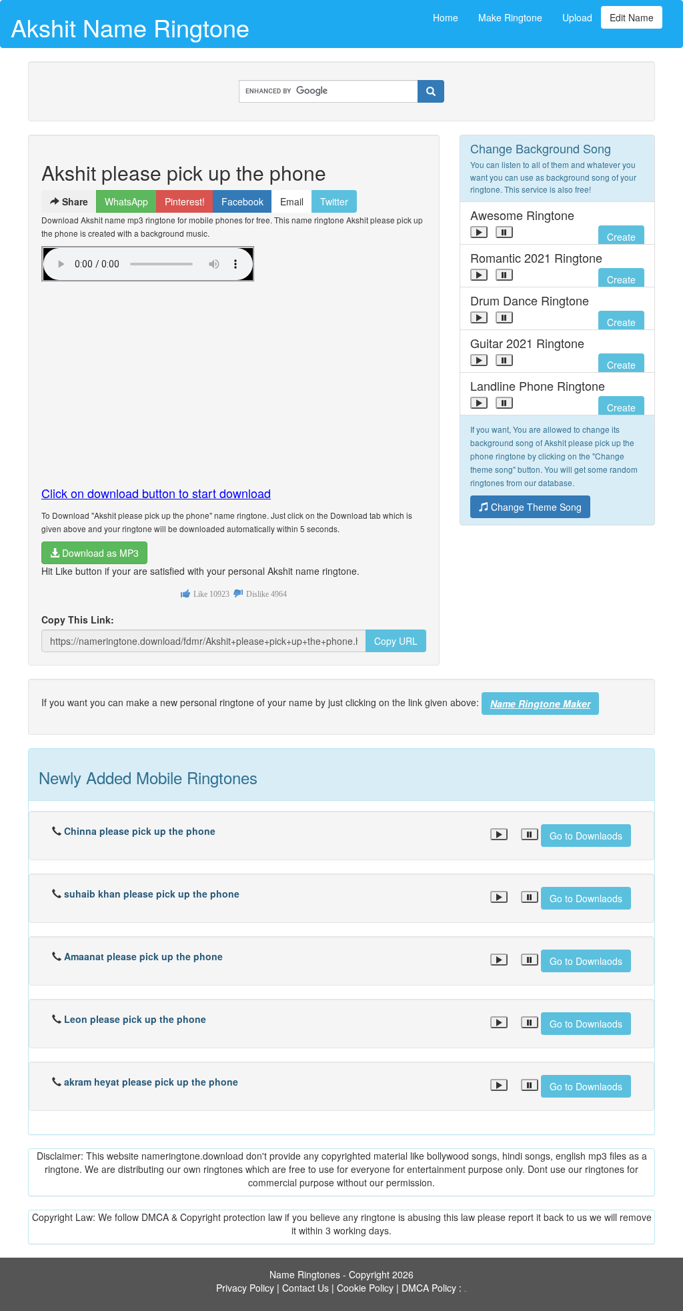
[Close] (479, 232)
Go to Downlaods (586, 835)
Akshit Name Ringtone (130, 27)
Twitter (334, 201)
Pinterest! (185, 201)
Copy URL (396, 640)
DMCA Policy (429, 1287)
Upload (577, 17)
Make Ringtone (510, 17)
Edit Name (632, 17)
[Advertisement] (233, 378)
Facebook (242, 201)
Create (621, 236)
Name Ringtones (304, 1274)
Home (445, 17)
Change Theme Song (535, 506)
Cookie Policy (365, 1287)
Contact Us (305, 1287)
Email (291, 201)
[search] (431, 91)
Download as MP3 (99, 552)
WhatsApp (126, 201)
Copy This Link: (77, 619)
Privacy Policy (245, 1287)
